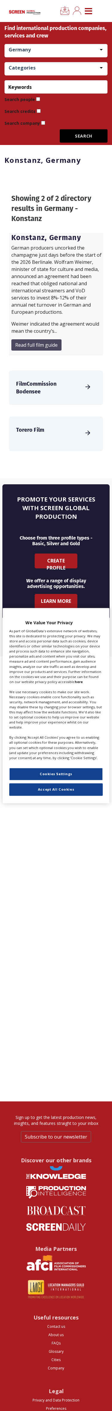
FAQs (56, 1343)
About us (56, 1334)
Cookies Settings (56, 774)
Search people (19, 99)
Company (56, 1368)
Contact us (56, 1326)
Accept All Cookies (56, 789)
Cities (56, 1359)
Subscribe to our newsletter (56, 1136)
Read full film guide (36, 345)
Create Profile (56, 562)
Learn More (56, 601)
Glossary (56, 1351)
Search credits (20, 111)
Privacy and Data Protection (56, 1400)
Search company (22, 123)
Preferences (56, 1408)
